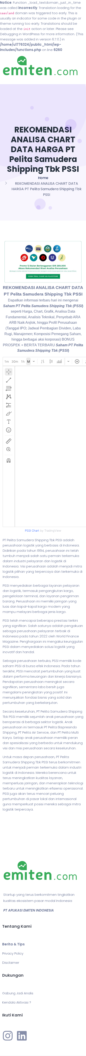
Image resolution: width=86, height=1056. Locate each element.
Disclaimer (10, 962)
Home (43, 177)
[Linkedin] (21, 1035)
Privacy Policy (12, 953)
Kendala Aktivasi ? (16, 1002)
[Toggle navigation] (9, 79)
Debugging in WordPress (20, 34)
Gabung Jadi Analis (17, 993)
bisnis (42, 697)
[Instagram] (7, 1035)
